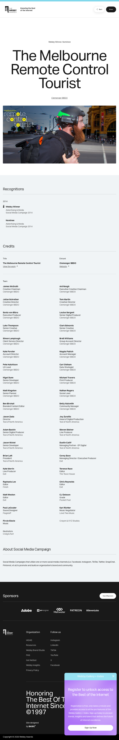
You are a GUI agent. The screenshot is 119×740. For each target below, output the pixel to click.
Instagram (55, 640)
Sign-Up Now (91, 728)
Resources (31, 645)
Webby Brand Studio (35, 650)
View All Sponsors (108, 596)
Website (63, 267)
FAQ (28, 655)
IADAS (29, 640)
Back (100, 9)
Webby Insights (33, 665)
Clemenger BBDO (59, 98)
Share (111, 9)
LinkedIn (54, 645)
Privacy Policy (32, 670)
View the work (9, 267)
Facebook (55, 665)
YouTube (54, 655)
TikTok (53, 650)
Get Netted (31, 660)
